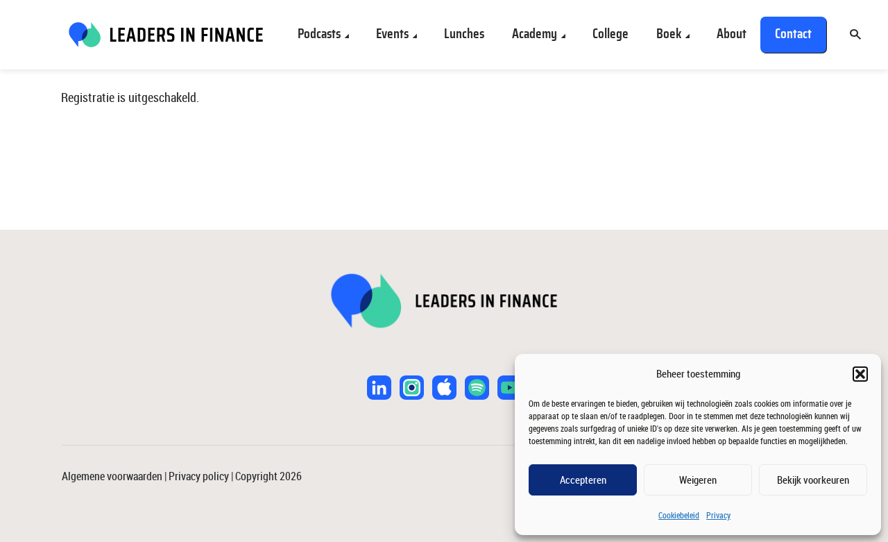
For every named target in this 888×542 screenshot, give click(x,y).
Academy (534, 34)
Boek (668, 34)
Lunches (464, 34)
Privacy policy (199, 476)
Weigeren (698, 479)
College (610, 34)
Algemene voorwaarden (112, 476)
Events (392, 34)
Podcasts (319, 34)
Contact (793, 34)
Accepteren (583, 479)
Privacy (718, 514)
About (731, 34)
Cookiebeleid (678, 514)
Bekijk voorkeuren (813, 479)
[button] (860, 374)
